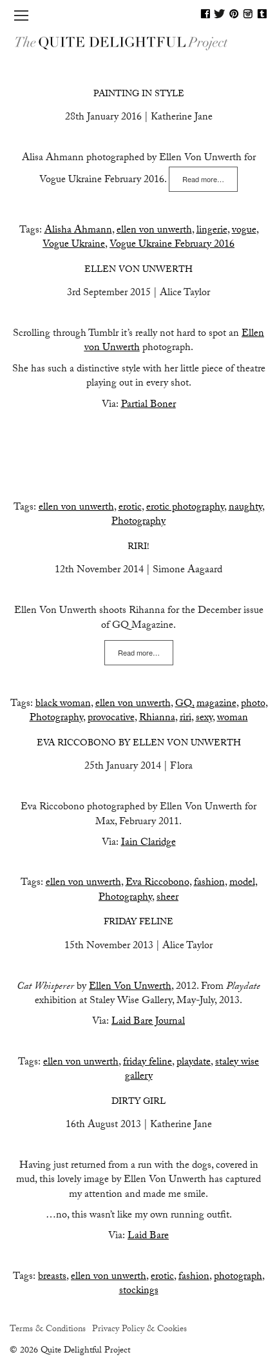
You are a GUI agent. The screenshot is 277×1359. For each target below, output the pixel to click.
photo (253, 704)
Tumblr (262, 13)
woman (232, 718)
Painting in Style (138, 95)
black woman (63, 704)
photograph (238, 1277)
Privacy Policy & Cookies (139, 1330)
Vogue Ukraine (74, 245)
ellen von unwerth (154, 231)
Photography (138, 522)
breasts (52, 1277)
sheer (167, 898)
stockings (138, 1291)
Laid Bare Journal (148, 1022)
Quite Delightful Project (138, 42)
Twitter (219, 13)
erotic (130, 508)
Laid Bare (148, 1236)
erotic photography (185, 508)
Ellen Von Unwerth (130, 987)
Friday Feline (138, 923)
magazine (216, 704)
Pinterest (234, 13)
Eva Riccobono (157, 883)
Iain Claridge (148, 843)
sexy (204, 718)
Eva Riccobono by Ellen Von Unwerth (139, 744)
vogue (244, 231)
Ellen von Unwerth (138, 270)
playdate (194, 1063)
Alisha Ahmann (78, 231)
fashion (209, 883)
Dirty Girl (138, 1102)
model (242, 883)
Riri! (138, 547)
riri (185, 718)
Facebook (205, 13)
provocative (111, 718)
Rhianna (157, 718)
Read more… (203, 179)
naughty (245, 508)
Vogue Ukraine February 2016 (172, 245)
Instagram (248, 13)
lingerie (211, 231)
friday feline (147, 1063)
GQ (183, 704)
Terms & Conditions (48, 1330)
